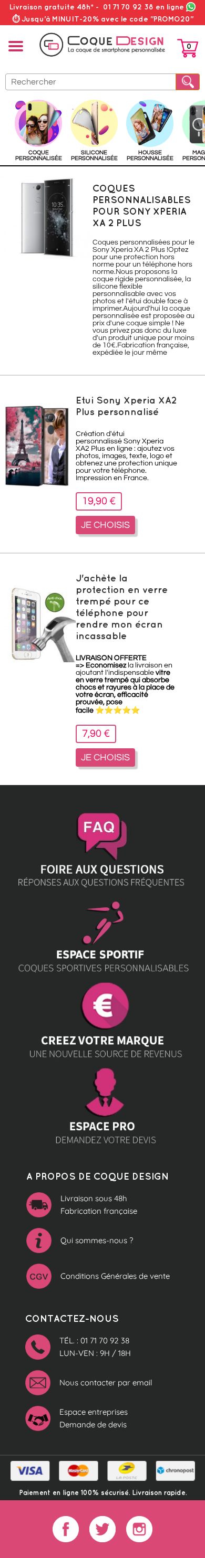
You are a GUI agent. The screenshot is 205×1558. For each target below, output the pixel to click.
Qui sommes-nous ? (96, 1240)
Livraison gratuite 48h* (51, 7)
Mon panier (187, 50)
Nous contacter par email (105, 1382)
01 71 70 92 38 (143, 7)
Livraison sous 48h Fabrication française (98, 1204)
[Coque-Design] (102, 44)
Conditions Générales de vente (115, 1276)
